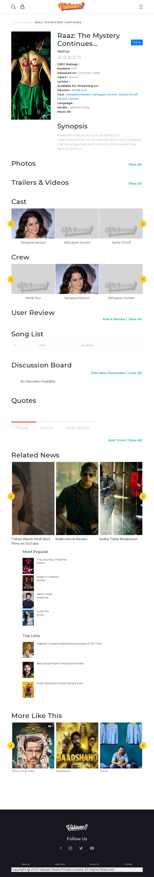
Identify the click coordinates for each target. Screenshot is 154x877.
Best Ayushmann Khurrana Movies (60, 663)
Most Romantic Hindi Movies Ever (60, 683)
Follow (137, 42)
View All (135, 164)
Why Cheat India (23, 771)
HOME (15, 22)
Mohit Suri (79, 90)
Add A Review (114, 319)
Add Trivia (116, 440)
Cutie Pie (43, 611)
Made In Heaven (48, 577)
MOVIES (27, 22)
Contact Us (94, 864)
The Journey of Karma (51, 559)
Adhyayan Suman (104, 94)
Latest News (60, 864)
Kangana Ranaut (78, 94)
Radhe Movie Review (71, 539)
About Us (25, 864)
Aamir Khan (44, 594)
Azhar (104, 771)
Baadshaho (63, 771)
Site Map (128, 864)
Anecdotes (77, 427)
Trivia (22, 427)
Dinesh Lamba (67, 98)
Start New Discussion (108, 373)
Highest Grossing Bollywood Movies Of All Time (69, 643)
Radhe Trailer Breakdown (118, 539)
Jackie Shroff (128, 94)
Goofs (46, 427)
